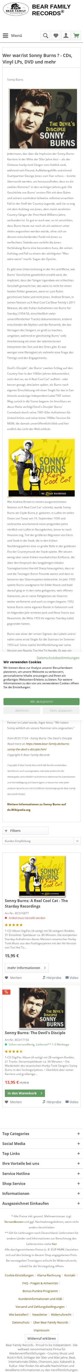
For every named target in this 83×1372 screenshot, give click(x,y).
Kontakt (69, 1275)
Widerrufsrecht (61, 1314)
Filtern (15, 830)
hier (54, 1244)
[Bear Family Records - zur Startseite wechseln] (16, 9)
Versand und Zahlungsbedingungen (40, 1307)
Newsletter (39, 1314)
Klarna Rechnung (49, 1275)
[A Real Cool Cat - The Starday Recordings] (41, 876)
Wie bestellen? (19, 1314)
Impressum (41, 1330)
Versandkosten (14, 1222)
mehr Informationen (23, 968)
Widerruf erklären (41, 1338)
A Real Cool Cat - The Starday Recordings (36, 903)
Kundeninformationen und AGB (40, 1299)
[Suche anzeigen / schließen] (45, 35)
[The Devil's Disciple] (41, 1008)
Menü (16, 35)
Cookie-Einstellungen (19, 1275)
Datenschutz (21, 1322)
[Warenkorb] (76, 35)
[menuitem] (12, 35)
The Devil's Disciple (35, 1032)
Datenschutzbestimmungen (58, 657)
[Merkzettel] (55, 35)
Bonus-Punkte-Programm (40, 1291)
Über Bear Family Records (50, 1322)
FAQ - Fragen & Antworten (40, 1283)
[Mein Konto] (66, 35)
